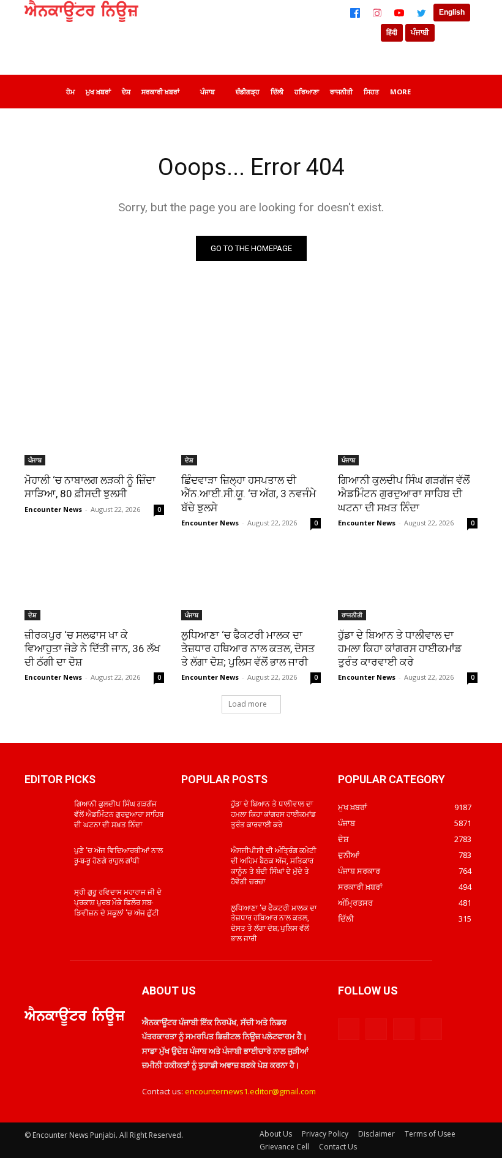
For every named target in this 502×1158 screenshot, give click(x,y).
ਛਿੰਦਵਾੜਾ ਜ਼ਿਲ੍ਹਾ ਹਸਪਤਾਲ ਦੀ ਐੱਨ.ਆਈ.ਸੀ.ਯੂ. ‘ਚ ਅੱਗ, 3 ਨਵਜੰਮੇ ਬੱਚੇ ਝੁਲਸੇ (248, 493)
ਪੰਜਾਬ (35, 460)
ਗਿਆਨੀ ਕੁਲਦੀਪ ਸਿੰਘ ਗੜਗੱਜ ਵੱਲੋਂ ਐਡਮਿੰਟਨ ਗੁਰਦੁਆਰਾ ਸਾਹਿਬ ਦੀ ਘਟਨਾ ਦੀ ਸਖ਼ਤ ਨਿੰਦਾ (404, 493)
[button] (463, 89)
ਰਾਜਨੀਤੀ (352, 615)
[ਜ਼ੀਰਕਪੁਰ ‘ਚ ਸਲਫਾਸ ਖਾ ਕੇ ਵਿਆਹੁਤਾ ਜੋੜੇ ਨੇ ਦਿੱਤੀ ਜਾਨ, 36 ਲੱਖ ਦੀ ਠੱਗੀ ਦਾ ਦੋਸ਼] (94, 585)
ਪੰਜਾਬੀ (420, 32)
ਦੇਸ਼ (189, 460)
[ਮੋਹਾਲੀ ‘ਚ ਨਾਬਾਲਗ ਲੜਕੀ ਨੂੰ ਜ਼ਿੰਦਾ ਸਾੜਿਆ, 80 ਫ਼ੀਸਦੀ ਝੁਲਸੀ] (94, 430)
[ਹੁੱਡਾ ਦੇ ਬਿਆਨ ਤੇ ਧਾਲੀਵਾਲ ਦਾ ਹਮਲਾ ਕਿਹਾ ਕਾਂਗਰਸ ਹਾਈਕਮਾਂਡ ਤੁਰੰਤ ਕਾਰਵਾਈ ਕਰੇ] (408, 585)
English (452, 12)
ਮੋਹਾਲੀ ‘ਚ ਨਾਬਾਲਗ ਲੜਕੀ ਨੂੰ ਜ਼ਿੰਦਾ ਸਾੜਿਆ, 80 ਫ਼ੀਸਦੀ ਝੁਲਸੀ (89, 487)
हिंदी (391, 32)
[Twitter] (421, 13)
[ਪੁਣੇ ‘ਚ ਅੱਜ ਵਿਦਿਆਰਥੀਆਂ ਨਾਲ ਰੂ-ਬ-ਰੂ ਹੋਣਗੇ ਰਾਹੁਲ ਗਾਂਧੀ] (45, 860)
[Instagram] (377, 13)
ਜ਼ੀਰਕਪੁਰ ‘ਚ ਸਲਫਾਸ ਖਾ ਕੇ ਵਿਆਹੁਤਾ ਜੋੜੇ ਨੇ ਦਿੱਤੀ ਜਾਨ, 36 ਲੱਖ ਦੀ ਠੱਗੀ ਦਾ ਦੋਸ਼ (92, 648)
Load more (247, 704)
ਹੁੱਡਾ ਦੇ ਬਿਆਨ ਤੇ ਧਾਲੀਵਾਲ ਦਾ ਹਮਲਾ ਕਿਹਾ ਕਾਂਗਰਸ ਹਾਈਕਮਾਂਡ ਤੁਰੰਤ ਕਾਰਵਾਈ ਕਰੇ (400, 648)
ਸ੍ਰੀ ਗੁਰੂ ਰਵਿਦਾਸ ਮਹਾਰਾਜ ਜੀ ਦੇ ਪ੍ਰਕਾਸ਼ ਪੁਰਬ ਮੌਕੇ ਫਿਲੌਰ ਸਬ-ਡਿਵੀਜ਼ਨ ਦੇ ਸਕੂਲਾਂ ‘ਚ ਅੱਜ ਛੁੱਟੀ (118, 902)
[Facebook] (355, 13)
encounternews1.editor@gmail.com (250, 1091)
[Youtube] (431, 1029)
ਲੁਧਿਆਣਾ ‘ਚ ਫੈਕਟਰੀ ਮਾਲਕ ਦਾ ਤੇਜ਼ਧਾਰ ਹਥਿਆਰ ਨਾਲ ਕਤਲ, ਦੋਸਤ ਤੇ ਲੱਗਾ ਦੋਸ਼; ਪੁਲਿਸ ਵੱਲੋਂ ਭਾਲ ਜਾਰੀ (248, 648)
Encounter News (53, 509)
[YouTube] (399, 13)
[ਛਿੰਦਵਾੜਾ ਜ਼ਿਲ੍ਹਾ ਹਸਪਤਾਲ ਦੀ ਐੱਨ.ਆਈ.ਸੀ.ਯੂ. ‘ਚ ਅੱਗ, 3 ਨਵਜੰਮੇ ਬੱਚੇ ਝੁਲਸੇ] (251, 430)
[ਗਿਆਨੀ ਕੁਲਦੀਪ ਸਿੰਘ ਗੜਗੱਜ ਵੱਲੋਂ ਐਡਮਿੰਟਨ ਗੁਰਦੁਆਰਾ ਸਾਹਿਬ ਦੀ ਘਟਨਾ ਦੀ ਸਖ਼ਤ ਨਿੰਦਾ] (408, 430)
